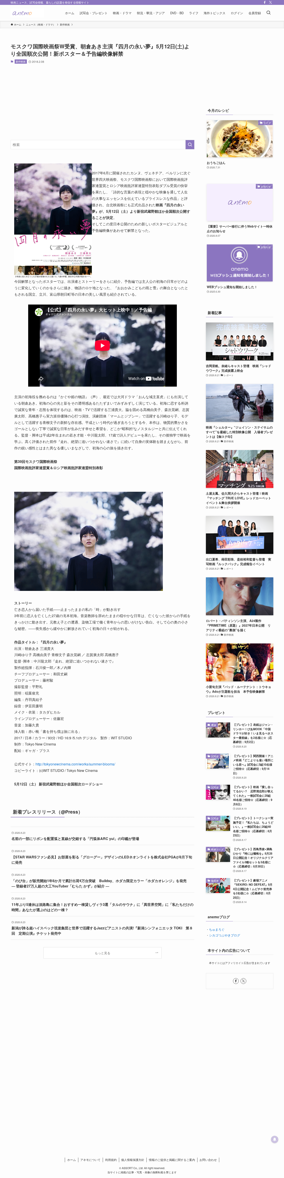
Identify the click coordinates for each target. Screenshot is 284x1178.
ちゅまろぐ (217, 929)
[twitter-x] (270, 2)
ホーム (71, 1160)
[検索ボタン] (268, 13)
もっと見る (102, 952)
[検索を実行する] (189, 144)
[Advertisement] (102, 102)
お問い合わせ (208, 1160)
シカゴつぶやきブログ (224, 935)
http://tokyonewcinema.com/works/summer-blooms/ (75, 764)
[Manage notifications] (274, 1139)
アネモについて (90, 1160)
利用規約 (111, 1160)
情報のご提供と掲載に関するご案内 (172, 1160)
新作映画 (21, 61)
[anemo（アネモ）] (27, 12)
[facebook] (265, 2)
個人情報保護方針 (132, 1160)
